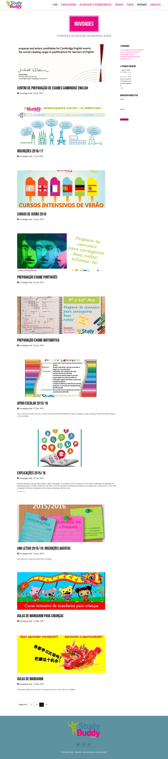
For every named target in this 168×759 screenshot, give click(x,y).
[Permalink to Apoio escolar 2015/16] (61, 396)
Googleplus (89, 744)
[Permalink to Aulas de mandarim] (61, 672)
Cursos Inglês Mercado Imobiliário (131, 50)
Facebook (83, 744)
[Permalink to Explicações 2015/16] (61, 466)
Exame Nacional (125, 59)
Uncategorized (25, 93)
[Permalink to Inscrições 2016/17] (61, 144)
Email (122, 109)
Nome (122, 99)
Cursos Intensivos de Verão (129, 52)
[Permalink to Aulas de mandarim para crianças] (61, 609)
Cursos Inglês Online (127, 54)
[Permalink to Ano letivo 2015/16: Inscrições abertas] (61, 542)
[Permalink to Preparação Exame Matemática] (61, 333)
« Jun (121, 88)
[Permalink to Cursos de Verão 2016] (61, 207)
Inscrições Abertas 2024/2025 (130, 57)
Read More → (22, 491)
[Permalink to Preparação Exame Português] (61, 270)
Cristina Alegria (101, 752)
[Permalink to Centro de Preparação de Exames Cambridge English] (61, 81)
